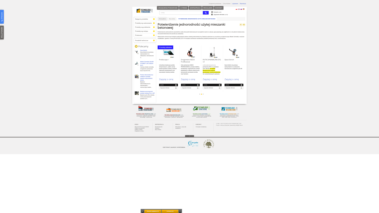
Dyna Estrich (143, 50)
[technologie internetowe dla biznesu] (229, 110)
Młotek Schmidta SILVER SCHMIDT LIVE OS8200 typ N (147, 63)
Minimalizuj (143, 211)
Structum (227, 125)
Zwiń (180, 211)
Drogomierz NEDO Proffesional (188, 61)
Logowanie (235, 3)
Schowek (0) (170, 211)
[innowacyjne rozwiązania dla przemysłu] (145, 110)
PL (236, 9)
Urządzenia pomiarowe (215, 3)
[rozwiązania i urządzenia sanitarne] (201, 110)
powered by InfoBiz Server (236, 125)
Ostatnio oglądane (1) (153, 211)
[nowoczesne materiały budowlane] (173, 111)
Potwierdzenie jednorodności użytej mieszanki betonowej (196, 18)
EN (239, 9)
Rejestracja (243, 3)
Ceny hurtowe (226, 3)
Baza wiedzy (172, 18)
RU (241, 9)
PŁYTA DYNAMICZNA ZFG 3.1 (212, 61)
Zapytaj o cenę (166, 79)
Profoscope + (164, 60)
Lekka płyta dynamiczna (209, 65)
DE (243, 9)
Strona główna (162, 18)
